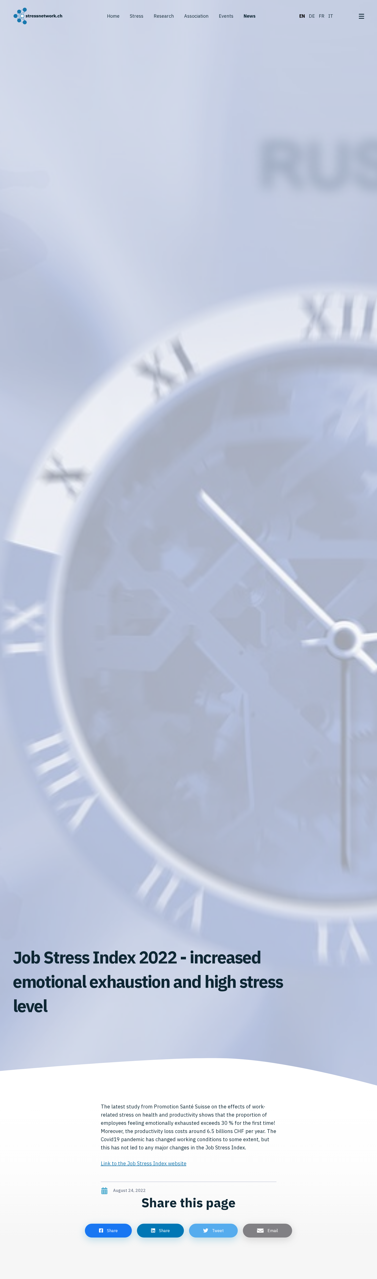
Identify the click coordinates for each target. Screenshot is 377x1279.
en (302, 16)
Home (113, 16)
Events (226, 16)
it (330, 16)
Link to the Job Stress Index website (143, 1163)
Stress (136, 16)
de (312, 16)
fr (321, 16)
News (249, 16)
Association (196, 16)
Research (164, 16)
